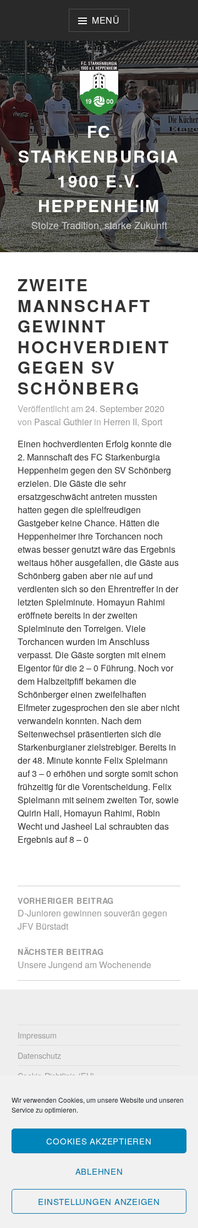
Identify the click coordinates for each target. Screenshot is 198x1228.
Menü (106, 20)
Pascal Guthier (63, 421)
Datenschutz (39, 1055)
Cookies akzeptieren (98, 1141)
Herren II (120, 421)
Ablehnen (99, 1171)
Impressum (37, 1035)
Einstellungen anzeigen (99, 1201)
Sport (151, 421)
